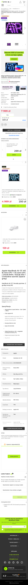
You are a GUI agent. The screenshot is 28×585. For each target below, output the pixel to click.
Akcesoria (4, 212)
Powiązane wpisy (6, 502)
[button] (20, 2)
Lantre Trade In (14, 473)
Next (25, 150)
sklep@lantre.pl (13, 559)
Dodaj (14, 154)
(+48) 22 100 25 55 (14, 554)
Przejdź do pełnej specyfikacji (10, 107)
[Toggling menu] (2, 5)
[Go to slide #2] (16, 44)
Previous (2, 150)
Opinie (2, 433)
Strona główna (4, 8)
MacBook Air (16, 8)
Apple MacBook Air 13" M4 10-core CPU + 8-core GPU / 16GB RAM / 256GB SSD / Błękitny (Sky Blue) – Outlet (14, 191)
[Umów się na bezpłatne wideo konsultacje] (14, 571)
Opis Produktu (5, 265)
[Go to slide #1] (8, 44)
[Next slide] (24, 28)
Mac (10, 8)
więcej (24, 120)
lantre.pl (11, 581)
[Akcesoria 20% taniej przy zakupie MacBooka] (14, 88)
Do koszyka (12, 205)
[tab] (14, 138)
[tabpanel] (14, 150)
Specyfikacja (4, 349)
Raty (7, 115)
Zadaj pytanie (14, 456)
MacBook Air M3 (4, 10)
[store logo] (7, 2)
